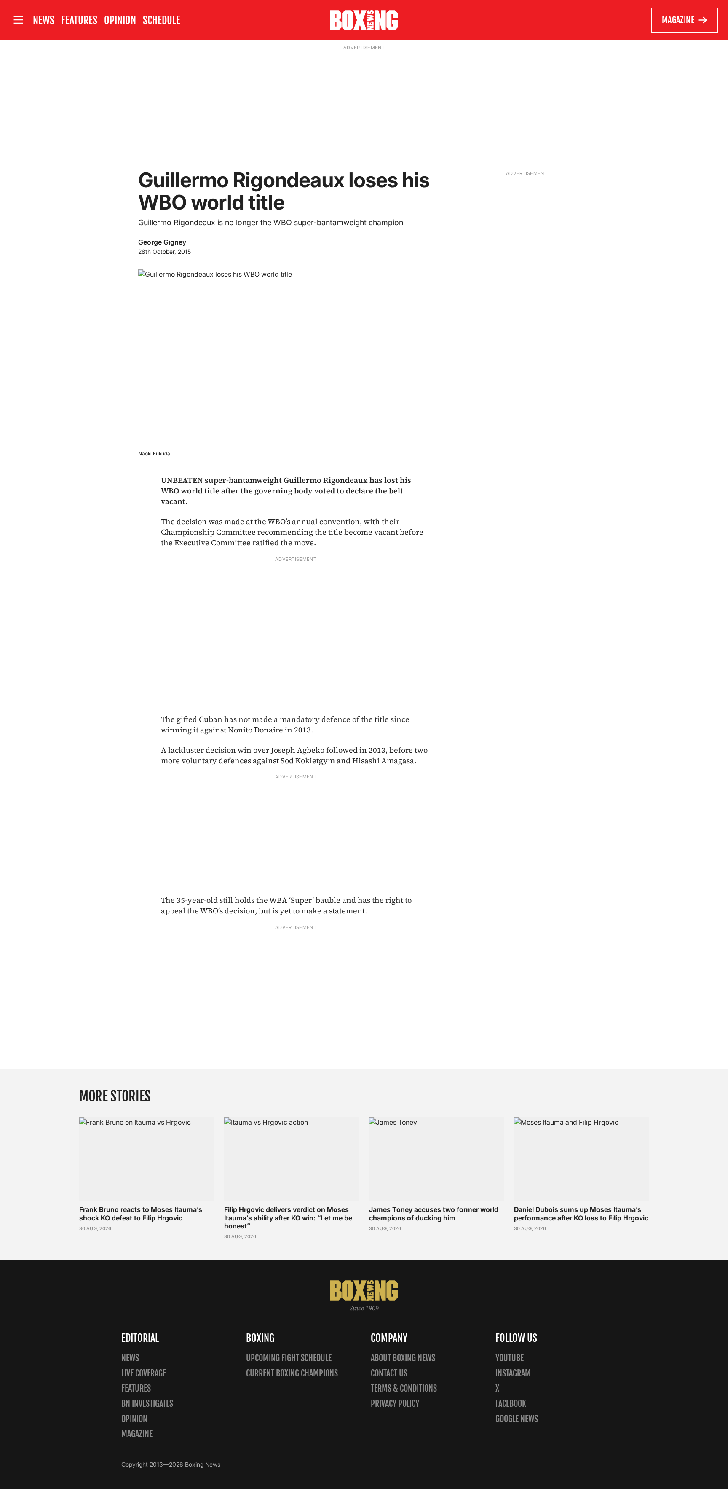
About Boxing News (403, 1358)
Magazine (678, 20)
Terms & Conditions (404, 1388)
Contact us (389, 1373)
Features (79, 20)
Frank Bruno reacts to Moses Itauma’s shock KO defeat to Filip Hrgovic (140, 1213)
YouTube (509, 1358)
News (43, 20)
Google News (516, 1419)
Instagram (513, 1373)
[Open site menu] (18, 20)
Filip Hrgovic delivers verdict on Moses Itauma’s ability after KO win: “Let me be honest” (288, 1217)
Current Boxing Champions (292, 1373)
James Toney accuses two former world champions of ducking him (433, 1213)
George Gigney (162, 242)
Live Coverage (143, 1373)
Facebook (510, 1403)
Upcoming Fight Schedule (289, 1358)
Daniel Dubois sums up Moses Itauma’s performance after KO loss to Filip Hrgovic (581, 1213)
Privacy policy (395, 1403)
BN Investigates (147, 1403)
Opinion (120, 20)
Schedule (161, 20)
